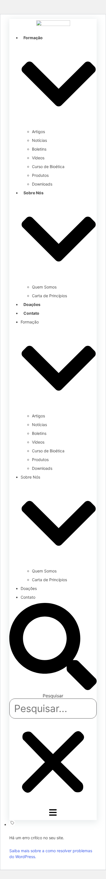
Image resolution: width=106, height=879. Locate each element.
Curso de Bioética (48, 166)
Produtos (40, 175)
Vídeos (38, 157)
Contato (31, 313)
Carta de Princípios (49, 295)
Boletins (39, 149)
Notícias (39, 140)
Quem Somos (44, 287)
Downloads (42, 184)
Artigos (38, 131)
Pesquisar (53, 695)
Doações (31, 304)
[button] (53, 647)
